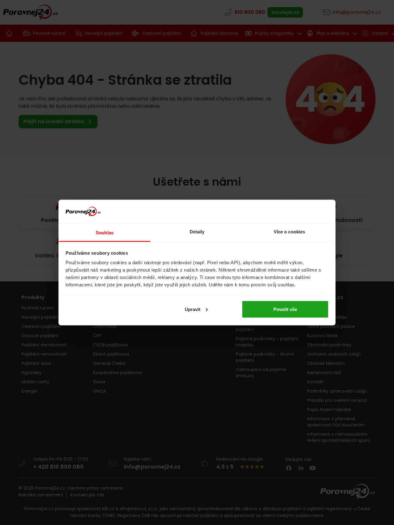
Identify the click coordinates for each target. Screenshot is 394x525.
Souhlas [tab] (105, 232)
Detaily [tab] (197, 231)
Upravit (192, 309)
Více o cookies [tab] (289, 231)
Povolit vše (285, 309)
